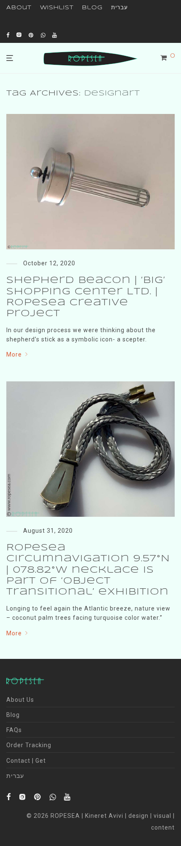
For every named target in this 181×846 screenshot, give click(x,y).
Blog (92, 8)
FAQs (14, 730)
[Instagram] (19, 35)
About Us (20, 699)
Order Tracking (28, 745)
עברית (119, 8)
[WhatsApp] (43, 35)
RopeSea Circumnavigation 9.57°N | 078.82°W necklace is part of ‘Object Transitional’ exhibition (88, 570)
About (19, 8)
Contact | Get (26, 760)
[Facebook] (8, 35)
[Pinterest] (32, 35)
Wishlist (57, 8)
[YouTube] (55, 35)
